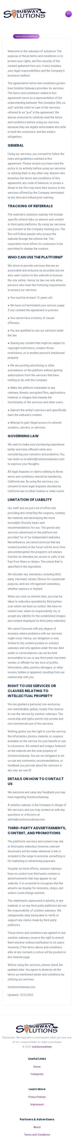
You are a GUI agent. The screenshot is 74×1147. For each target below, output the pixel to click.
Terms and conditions (26, 36)
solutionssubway (42, 1046)
